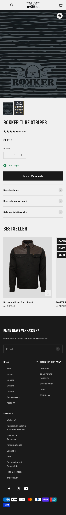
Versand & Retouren (12, 437)
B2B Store (45, 395)
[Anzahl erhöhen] (21, 155)
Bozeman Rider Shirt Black (18, 302)
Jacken (10, 379)
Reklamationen (14, 444)
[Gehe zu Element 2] (19, 108)
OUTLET (11, 403)
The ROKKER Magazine (46, 376)
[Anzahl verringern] (8, 155)
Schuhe (10, 385)
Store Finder (46, 383)
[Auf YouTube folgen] (26, 488)
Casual (10, 391)
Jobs (42, 389)
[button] (33, 131)
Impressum (12, 477)
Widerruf (11, 419)
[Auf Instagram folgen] (17, 488)
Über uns (44, 368)
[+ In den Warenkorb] (48, 293)
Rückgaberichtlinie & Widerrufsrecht (16, 427)
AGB (9, 456)
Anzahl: (7, 148)
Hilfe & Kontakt (15, 471)
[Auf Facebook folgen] (9, 488)
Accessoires (13, 397)
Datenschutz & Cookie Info (14, 464)
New (9, 368)
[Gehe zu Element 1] (8, 109)
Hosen (10, 374)
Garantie (11, 450)
